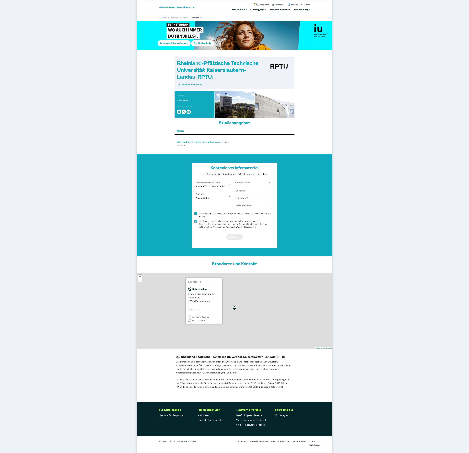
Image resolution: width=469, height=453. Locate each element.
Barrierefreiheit (299, 441)
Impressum (241, 441)
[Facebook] (179, 112)
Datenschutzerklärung (258, 441)
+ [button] (140, 276)
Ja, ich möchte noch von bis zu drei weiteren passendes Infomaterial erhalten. (235, 215)
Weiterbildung (301, 9)
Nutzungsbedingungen (238, 221)
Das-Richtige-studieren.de (249, 415)
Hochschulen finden (279, 9)
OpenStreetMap (327, 348)
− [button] (140, 280)
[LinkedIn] (189, 112)
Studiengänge (257, 9)
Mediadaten (203, 415)
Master (180, 130)
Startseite (163, 17)
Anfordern (234, 237)
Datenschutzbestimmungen (211, 224)
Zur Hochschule (202, 43)
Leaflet (318, 348)
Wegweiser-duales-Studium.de (251, 420)
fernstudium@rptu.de (200, 317)
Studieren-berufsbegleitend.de (251, 424)
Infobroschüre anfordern (174, 43)
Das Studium (238, 9)
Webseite (183, 100)
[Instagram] (184, 112)
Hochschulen (243, 213)
